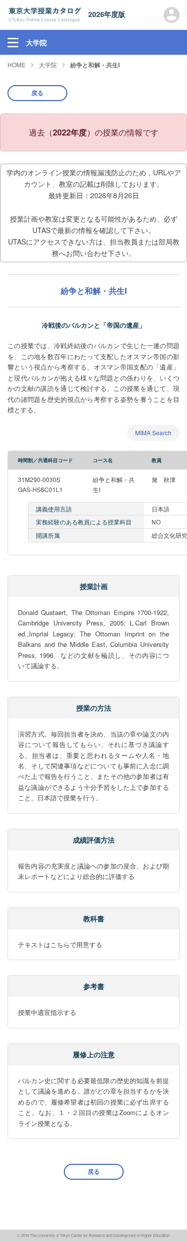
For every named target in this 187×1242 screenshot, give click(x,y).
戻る (37, 92)
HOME (16, 64)
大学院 (48, 64)
